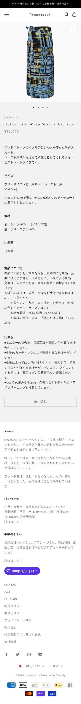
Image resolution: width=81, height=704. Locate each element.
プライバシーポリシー (19, 620)
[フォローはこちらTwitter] (18, 654)
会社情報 (10, 642)
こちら (17, 522)
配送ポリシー (13, 606)
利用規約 (10, 628)
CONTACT (11, 585)
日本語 (54, 666)
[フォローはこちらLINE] (40, 654)
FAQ (7, 592)
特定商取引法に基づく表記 (22, 635)
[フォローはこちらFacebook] (6, 654)
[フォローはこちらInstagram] (29, 654)
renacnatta (11, 117)
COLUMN (10, 599)
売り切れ (40, 402)
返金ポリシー (13, 613)
